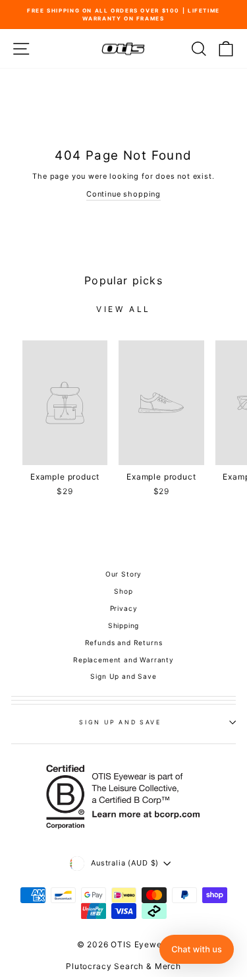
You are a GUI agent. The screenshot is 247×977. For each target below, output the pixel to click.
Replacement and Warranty (123, 660)
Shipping (124, 625)
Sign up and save (120, 722)
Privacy (124, 608)
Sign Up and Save (123, 676)
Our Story (123, 574)
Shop (123, 591)
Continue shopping (123, 194)
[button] (196, 949)
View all (123, 309)
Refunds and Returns (124, 642)
